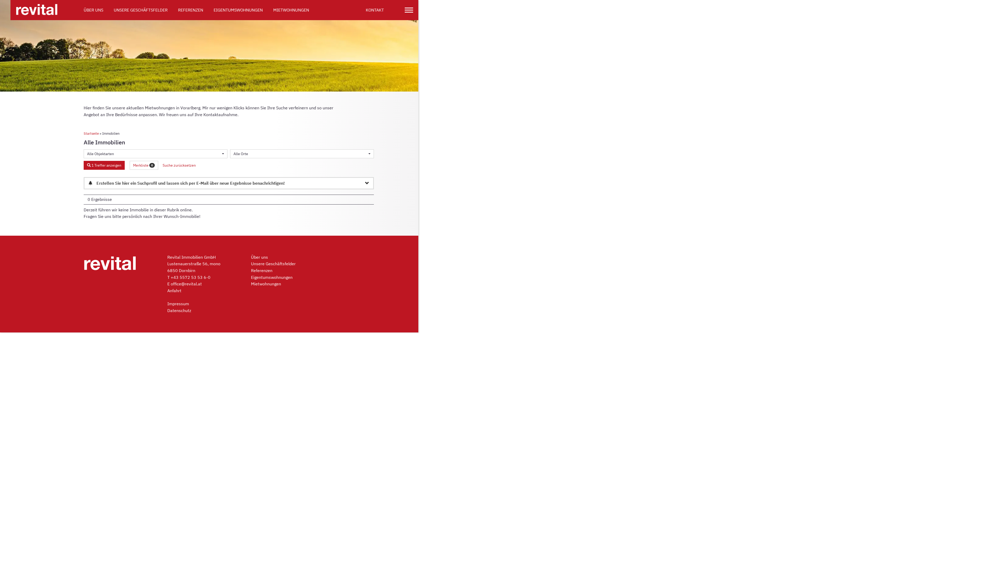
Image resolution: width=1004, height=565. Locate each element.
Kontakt (375, 10)
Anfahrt (174, 290)
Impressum (178, 303)
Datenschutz (179, 310)
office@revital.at (186, 283)
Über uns (93, 10)
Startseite (91, 133)
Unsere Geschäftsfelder (141, 10)
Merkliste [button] (143, 165)
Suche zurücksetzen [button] (179, 165)
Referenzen (190, 10)
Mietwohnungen (291, 10)
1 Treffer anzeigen (106, 165)
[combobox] (155, 153)
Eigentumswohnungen (238, 10)
